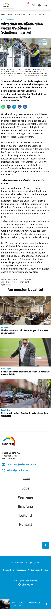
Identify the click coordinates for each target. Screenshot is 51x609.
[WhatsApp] (3, 107)
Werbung (25, 497)
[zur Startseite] (6, 5)
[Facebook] (20, 107)
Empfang (25, 506)
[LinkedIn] (25, 107)
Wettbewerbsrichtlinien (38, 570)
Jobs (25, 488)
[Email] (14, 107)
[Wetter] (33, 5)
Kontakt (25, 524)
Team (25, 479)
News (3, 14)
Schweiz (11, 14)
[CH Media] (25, 584)
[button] (39, 5)
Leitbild (25, 515)
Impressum (21, 570)
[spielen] (46, 604)
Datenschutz (8, 570)
